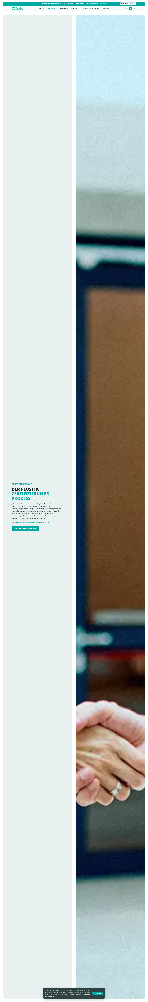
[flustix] (17, 8)
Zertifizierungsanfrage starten (25, 528)
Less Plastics (69, 3)
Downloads (105, 8)
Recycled (88, 3)
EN (134, 8)
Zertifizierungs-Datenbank (90, 8)
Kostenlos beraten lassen (128, 3)
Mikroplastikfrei (79, 3)
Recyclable (95, 3)
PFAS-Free (103, 3)
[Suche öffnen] (126, 8)
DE (130, 8)
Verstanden (97, 993)
